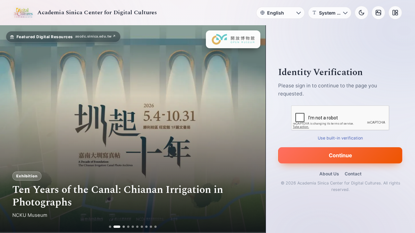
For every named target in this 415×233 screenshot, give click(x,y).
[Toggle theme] (361, 12)
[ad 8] (147, 227)
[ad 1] (110, 227)
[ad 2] (114, 227)
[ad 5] (133, 227)
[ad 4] (128, 227)
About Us (329, 173)
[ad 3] (121, 227)
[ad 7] (142, 227)
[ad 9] (151, 227)
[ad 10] (156, 227)
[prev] (12, 129)
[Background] (378, 12)
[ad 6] (137, 227)
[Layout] (395, 12)
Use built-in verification (340, 138)
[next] (254, 129)
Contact (353, 173)
